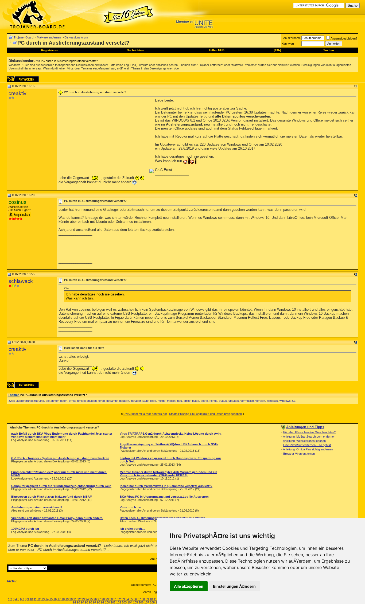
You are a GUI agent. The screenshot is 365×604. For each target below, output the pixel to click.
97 (94, 602)
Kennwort (288, 43)
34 (127, 599)
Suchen (328, 50)
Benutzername (291, 38)
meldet (171, 400)
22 (79, 599)
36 (135, 599)
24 (87, 599)
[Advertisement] (103, 135)
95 (86, 602)
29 (107, 599)
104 (129, 602)
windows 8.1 (287, 400)
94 (82, 602)
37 (139, 599)
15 (51, 599)
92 (74, 602)
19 (67, 599)
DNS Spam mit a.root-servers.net (145, 413)
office (187, 400)
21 (75, 599)
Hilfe (212, 50)
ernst (72, 400)
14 (47, 599)
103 (124, 602)
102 (118, 602)
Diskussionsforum (76, 37)
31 (115, 599)
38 (143, 599)
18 (63, 599)
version (260, 400)
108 (152, 602)
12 (39, 599)
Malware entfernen (49, 37)
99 (102, 602)
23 (83, 599)
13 (43, 599)
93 (78, 602)
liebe (153, 400)
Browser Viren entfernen (299, 453)
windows (272, 400)
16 (55, 599)
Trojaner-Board (23, 37)
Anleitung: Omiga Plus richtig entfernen (308, 449)
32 (119, 599)
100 (107, 602)
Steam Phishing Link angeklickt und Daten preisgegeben (205, 413)
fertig (101, 400)
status (223, 400)
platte (195, 400)
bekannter (52, 400)
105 (135, 602)
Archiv (12, 581)
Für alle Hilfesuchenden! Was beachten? (309, 432)
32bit (12, 400)
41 (155, 599)
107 (146, 602)
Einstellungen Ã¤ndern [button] (234, 586)
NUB (221, 50)
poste (204, 400)
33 (123, 599)
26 (95, 599)
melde (161, 400)
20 (71, 599)
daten (63, 400)
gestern (124, 400)
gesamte (112, 400)
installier (136, 400)
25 (91, 599)
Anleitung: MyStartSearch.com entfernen (309, 436)
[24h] (277, 50)
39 (147, 599)
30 (111, 599)
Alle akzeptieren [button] (188, 586)
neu (179, 400)
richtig (213, 400)
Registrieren (49, 50)
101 (113, 602)
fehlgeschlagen (87, 400)
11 (35, 599)
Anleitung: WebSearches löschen (304, 440)
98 (98, 602)
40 (151, 599)
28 (103, 599)
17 (59, 599)
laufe (145, 400)
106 (141, 602)
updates (233, 400)
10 (31, 599)
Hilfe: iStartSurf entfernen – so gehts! (307, 445)
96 (90, 602)
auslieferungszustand (30, 400)
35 (131, 599)
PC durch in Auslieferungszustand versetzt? (69, 61)
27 (99, 599)
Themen (14, 394)
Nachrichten (135, 50)
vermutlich (247, 400)
